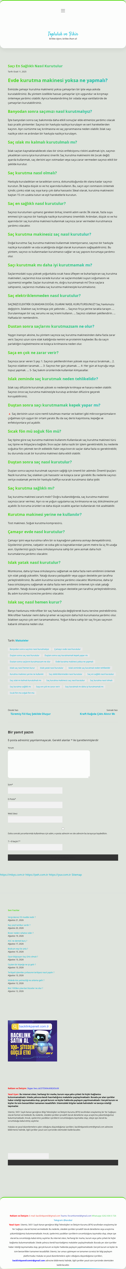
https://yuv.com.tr (60, 874)
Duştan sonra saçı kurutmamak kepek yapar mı (66, 655)
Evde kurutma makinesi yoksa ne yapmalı (74, 661)
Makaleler (22, 640)
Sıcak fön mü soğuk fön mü (22, 692)
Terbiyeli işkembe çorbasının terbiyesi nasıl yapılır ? (31, 972)
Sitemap (77, 874)
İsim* (10, 784)
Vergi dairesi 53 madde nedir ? (22, 917)
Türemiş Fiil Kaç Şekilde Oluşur (30, 714)
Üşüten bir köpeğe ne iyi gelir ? (22, 964)
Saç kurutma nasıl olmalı (101, 680)
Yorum (11, 747)
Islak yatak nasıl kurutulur (51, 667)
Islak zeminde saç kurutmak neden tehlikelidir (89, 667)
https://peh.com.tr (36, 874)
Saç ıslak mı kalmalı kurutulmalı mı (25, 680)
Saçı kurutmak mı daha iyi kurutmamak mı (84, 686)
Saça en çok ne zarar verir (48, 686)
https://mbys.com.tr (12, 874)
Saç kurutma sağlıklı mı (20, 686)
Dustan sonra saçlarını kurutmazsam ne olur (30, 661)
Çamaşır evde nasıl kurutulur (67, 649)
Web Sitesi (12, 813)
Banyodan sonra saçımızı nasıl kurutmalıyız (29, 649)
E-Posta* (12, 799)
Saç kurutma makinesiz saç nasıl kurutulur (65, 680)
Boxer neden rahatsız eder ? (20, 933)
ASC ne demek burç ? (17, 940)
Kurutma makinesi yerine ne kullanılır (27, 674)
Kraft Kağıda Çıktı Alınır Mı (97, 714)
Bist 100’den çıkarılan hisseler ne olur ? (25, 988)
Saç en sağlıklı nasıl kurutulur (100, 674)
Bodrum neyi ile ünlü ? (18, 948)
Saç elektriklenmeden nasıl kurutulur (65, 674)
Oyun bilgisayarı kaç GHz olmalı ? (23, 956)
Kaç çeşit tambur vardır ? (19, 925)
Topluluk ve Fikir (63, 34)
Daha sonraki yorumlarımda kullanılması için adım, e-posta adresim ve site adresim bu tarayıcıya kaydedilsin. (57, 833)
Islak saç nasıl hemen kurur (22, 667)
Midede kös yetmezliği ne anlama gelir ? (26, 980)
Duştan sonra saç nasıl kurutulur (24, 655)
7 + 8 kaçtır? (14, 841)
